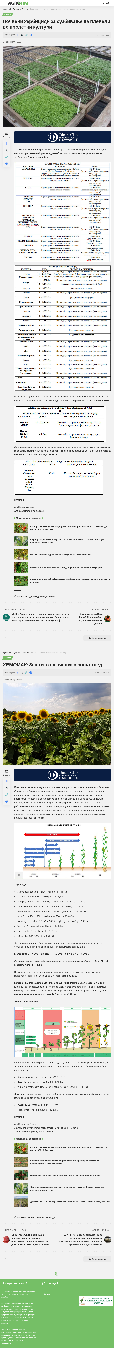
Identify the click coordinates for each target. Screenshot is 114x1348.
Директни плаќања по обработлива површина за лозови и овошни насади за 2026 (70, 1201)
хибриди (50, 1217)
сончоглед (40, 1217)
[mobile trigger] (5, 3)
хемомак (50, 596)
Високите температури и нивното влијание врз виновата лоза (60, 554)
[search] (103, 3)
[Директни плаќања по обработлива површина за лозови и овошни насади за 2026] (21, 1201)
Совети (7, 14)
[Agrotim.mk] (18, 3)
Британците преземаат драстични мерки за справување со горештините (65, 1175)
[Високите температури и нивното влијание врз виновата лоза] (21, 554)
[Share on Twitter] (22, 35)
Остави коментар (98, 638)
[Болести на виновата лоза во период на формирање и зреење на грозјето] (21, 567)
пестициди (26, 596)
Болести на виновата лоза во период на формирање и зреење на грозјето (66, 567)
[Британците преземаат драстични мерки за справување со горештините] (21, 1175)
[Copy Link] (26, 35)
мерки (24, 1217)
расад (36, 596)
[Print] (31, 35)
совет (42, 596)
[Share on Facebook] (18, 35)
